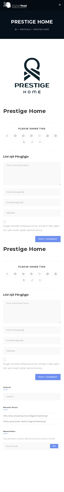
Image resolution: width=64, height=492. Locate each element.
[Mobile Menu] (60, 5)
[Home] (16, 29)
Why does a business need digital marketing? (25, 416)
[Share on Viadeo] (32, 142)
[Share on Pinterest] (23, 136)
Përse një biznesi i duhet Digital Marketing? (24, 421)
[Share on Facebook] (15, 136)
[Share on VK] (47, 136)
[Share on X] (7, 136)
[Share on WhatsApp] (40, 142)
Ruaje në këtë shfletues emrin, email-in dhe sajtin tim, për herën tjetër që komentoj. (31, 228)
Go (54, 446)
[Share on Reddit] (56, 136)
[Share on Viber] (39, 136)
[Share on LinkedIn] (31, 136)
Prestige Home (41, 29)
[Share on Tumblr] (24, 142)
